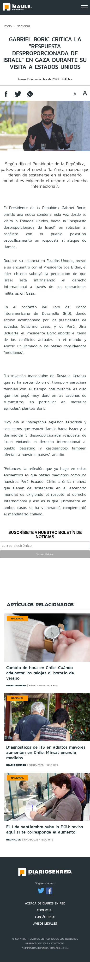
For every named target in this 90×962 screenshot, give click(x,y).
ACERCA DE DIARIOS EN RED (45, 903)
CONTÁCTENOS (45, 917)
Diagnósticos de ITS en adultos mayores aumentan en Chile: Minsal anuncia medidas (45, 752)
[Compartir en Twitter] (18, 96)
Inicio (8, 26)
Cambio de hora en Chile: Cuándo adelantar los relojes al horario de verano (40, 673)
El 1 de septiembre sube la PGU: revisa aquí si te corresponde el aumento (44, 829)
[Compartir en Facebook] (6, 96)
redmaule (13, 839)
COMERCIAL (45, 910)
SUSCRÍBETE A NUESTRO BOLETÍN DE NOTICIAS (45, 535)
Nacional (23, 26)
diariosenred (16, 685)
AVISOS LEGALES (45, 923)
